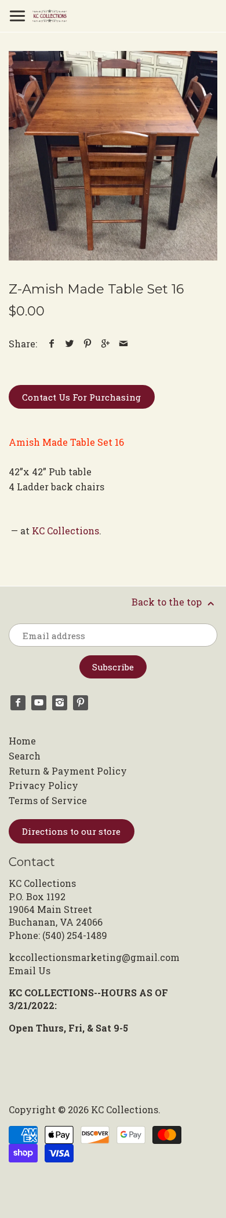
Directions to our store (71, 831)
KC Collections (65, 530)
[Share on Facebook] (52, 343)
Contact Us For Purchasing (81, 397)
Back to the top (168, 602)
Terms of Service (48, 800)
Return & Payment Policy (68, 771)
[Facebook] (17, 702)
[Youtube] (38, 702)
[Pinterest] (80, 702)
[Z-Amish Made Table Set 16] (113, 156)
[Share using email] (124, 343)
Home (22, 741)
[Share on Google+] (106, 343)
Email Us (29, 970)
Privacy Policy (43, 785)
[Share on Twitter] (70, 343)
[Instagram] (59, 702)
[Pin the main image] (88, 343)
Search (25, 756)
